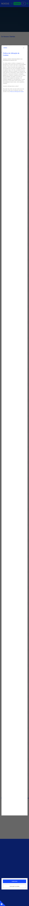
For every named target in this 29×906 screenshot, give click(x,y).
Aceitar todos (14, 881)
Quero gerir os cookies (14, 886)
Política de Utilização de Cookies (17, 91)
